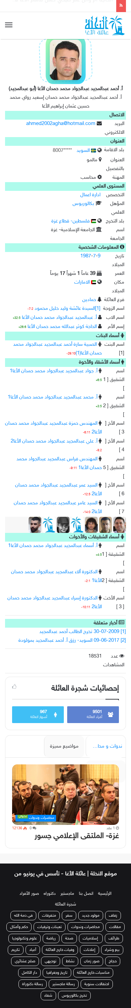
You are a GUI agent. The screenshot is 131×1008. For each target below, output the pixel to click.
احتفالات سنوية (96, 984)
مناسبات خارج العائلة (93, 972)
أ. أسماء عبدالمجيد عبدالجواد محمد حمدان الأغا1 (52, 546)
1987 (85, 256)
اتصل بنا (86, 893)
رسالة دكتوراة (32, 984)
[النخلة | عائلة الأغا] (105, 25)
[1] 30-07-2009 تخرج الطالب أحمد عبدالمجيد (82, 632)
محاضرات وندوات (85, 927)
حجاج (113, 961)
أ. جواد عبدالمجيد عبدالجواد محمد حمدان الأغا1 (53, 371)
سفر (69, 915)
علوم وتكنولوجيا (24, 938)
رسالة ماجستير (63, 984)
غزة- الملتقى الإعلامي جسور (77, 836)
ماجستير (67, 893)
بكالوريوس (83, 204)
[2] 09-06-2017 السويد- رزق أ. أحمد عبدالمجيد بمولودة (72, 640)
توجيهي (50, 961)
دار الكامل (29, 972)
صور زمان (91, 961)
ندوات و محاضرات (104, 746)
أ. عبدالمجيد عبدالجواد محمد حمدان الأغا (59, 318)
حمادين (89, 300)
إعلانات (89, 950)
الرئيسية (105, 893)
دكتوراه (50, 893)
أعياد (32, 950)
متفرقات (49, 915)
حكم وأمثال (19, 927)
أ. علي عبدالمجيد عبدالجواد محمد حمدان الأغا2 (54, 441)
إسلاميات (91, 938)
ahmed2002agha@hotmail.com (60, 124)
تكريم (15, 950)
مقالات (115, 927)
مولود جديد (90, 915)
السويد (84, 151)
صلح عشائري (25, 961)
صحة (69, 938)
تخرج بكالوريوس (74, 995)
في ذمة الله (23, 915)
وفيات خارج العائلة (60, 950)
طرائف (113, 938)
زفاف (113, 915)
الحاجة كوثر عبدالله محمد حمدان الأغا (62, 327)
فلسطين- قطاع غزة (71, 221)
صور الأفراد (29, 893)
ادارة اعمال (90, 195)
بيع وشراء (112, 950)
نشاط (70, 961)
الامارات (82, 282)
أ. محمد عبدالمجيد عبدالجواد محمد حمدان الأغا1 (52, 397)
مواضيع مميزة (64, 746)
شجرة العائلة (65, 904)
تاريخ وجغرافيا (57, 972)
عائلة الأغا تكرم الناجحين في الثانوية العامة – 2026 (56, 6)
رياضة (51, 938)
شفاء (48, 995)
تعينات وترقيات (49, 927)
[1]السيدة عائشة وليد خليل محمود (67, 308)
